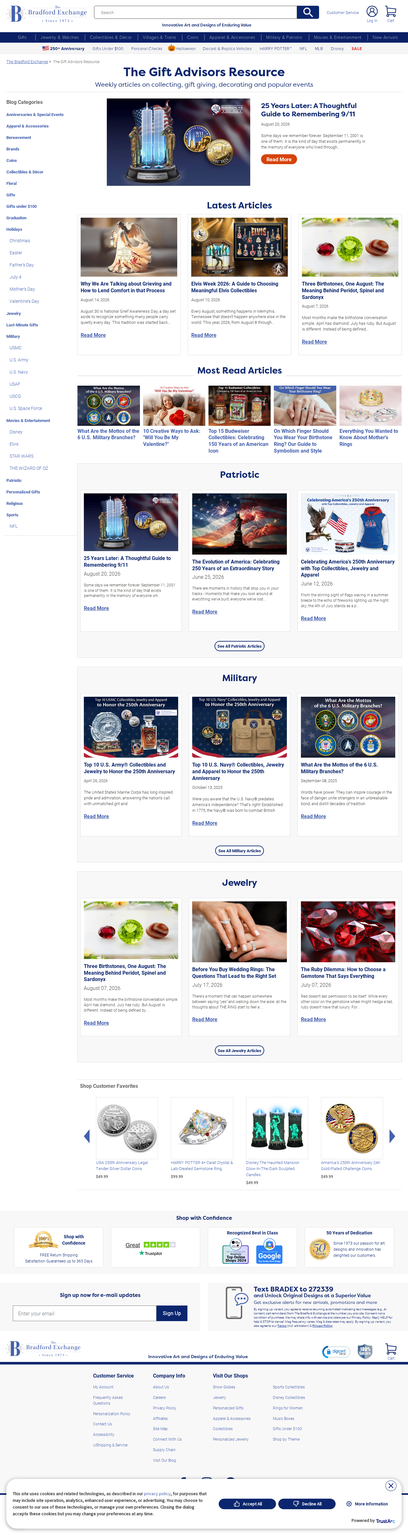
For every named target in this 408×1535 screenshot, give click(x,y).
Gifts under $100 (21, 206)
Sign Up (172, 1313)
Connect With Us (167, 1439)
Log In (372, 20)
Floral (11, 183)
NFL (303, 48)
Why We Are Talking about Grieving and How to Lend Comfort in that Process (126, 287)
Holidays (14, 229)
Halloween (186, 48)
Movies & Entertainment (338, 37)
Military (13, 336)
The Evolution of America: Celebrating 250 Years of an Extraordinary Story (236, 564)
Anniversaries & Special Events (35, 114)
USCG (15, 396)
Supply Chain (164, 1449)
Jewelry (13, 313)
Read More (279, 159)
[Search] (308, 12)
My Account (103, 1386)
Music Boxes (283, 1418)
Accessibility (103, 1434)
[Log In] (372, 11)
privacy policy (157, 1493)
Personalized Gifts (23, 491)
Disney (337, 48)
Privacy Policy (322, 1325)
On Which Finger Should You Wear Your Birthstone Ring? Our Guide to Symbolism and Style (303, 440)
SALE (357, 49)
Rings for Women (288, 1407)
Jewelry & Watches (59, 37)
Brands (12, 148)
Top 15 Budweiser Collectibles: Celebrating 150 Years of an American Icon (238, 440)
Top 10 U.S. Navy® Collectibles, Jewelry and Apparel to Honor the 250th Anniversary (238, 771)
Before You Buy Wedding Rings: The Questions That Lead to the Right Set (234, 972)
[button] (336, 1352)
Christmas (20, 240)
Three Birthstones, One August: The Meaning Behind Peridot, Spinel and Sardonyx (343, 290)
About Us (161, 1386)
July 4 (15, 277)
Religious (14, 503)
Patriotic (14, 480)
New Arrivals (385, 37)
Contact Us (102, 1423)
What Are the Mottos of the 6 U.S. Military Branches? (108, 434)
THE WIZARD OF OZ (29, 468)
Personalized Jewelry (231, 1439)
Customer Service (343, 13)
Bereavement (18, 137)
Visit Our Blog (164, 1460)
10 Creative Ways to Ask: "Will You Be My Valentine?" (171, 437)
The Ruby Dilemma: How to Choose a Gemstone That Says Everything (343, 972)
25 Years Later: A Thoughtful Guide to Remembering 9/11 (309, 110)
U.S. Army (19, 360)
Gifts (22, 37)
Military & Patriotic (284, 37)
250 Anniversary (67, 49)
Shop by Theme (286, 1439)
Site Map (160, 1428)
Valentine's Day (24, 301)
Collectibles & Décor (111, 37)
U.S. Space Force (26, 408)
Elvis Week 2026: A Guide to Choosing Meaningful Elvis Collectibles (234, 287)
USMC (16, 348)
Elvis (14, 444)
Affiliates (160, 1418)
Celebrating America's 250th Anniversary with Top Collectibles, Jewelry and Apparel (348, 568)
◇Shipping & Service (110, 1444)
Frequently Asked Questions (108, 1400)
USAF (15, 384)
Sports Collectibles (289, 1386)
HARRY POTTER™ (276, 48)
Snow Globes (224, 1386)
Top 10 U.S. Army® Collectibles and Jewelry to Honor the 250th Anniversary (129, 768)
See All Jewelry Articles (239, 1050)
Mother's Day (22, 289)
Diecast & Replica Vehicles (227, 48)
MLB (319, 48)
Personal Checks (146, 48)
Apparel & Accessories (232, 37)
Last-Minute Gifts (22, 324)
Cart (390, 20)
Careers (159, 1397)
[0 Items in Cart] (390, 11)
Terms (282, 1325)
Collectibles (223, 1428)
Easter (16, 253)
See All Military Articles (239, 850)
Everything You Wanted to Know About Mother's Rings (368, 437)
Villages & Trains (159, 37)
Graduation (16, 217)
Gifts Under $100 (107, 48)
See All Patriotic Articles (239, 646)
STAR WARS (21, 456)
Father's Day (22, 265)
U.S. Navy (19, 372)
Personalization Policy (111, 1413)
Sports (12, 514)
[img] (391, 1349)
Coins (192, 37)
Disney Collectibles (289, 1397)
